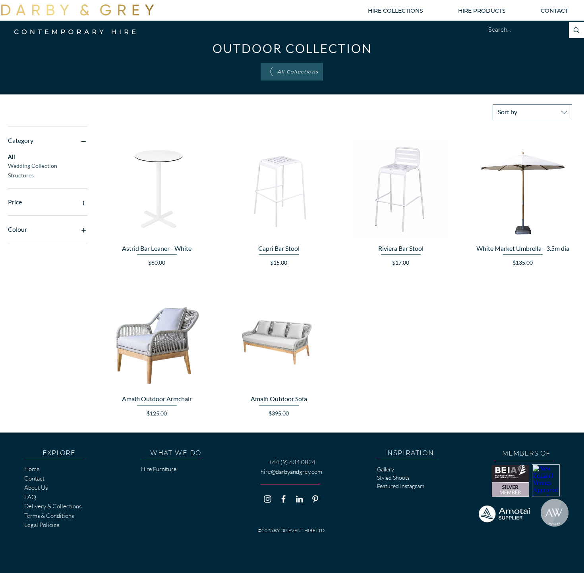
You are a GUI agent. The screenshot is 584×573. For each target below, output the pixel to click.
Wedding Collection (32, 165)
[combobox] (532, 112)
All (11, 156)
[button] (395, 11)
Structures (21, 175)
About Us (36, 487)
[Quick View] (157, 189)
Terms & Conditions (49, 515)
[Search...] (576, 30)
